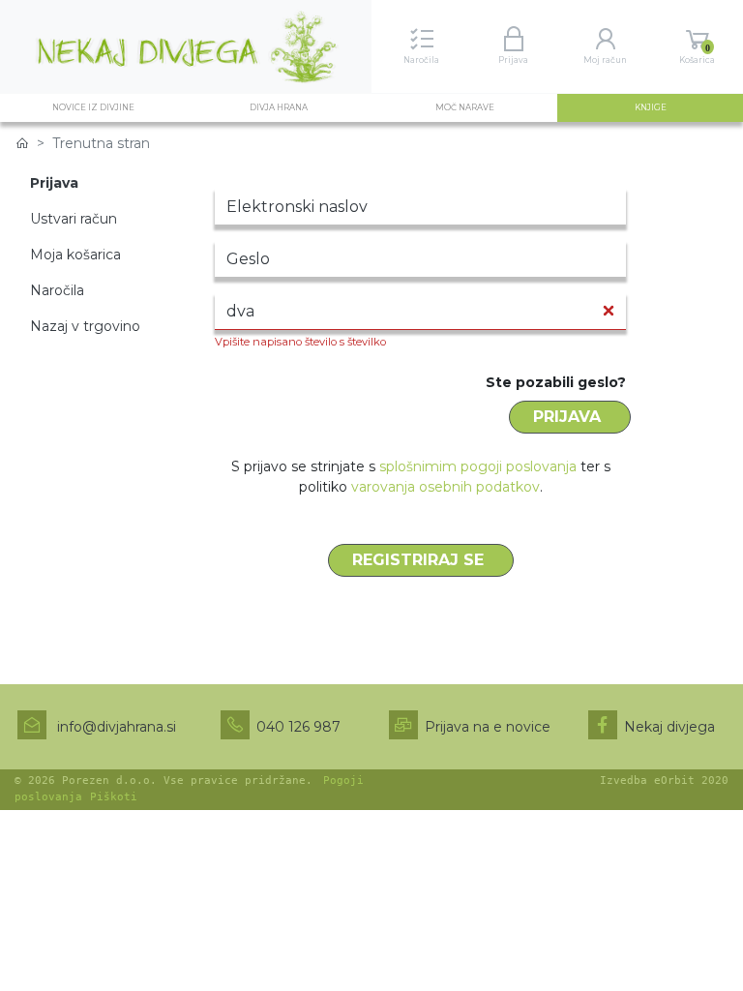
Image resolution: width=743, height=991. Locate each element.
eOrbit (674, 780)
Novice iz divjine (93, 107)
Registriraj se (420, 560)
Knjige (671, 107)
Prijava (569, 416)
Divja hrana (279, 107)
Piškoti (113, 797)
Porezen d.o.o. (109, 780)
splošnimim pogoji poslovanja (478, 466)
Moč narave (464, 107)
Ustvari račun (73, 218)
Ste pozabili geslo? (556, 382)
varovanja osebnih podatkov (445, 487)
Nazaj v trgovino (85, 326)
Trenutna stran (101, 143)
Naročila (57, 290)
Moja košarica (75, 254)
